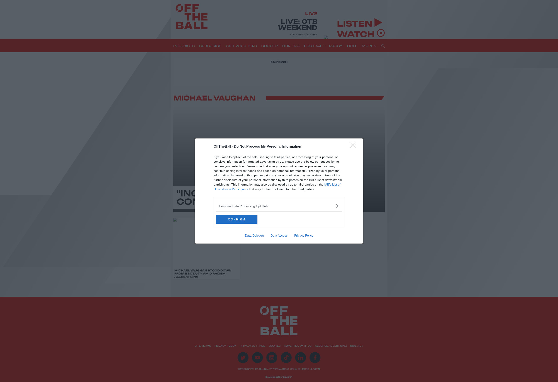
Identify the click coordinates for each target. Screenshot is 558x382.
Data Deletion (254, 235)
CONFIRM (236, 219)
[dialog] (279, 191)
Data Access (279, 235)
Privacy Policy (303, 235)
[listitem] (279, 206)
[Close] (354, 147)
